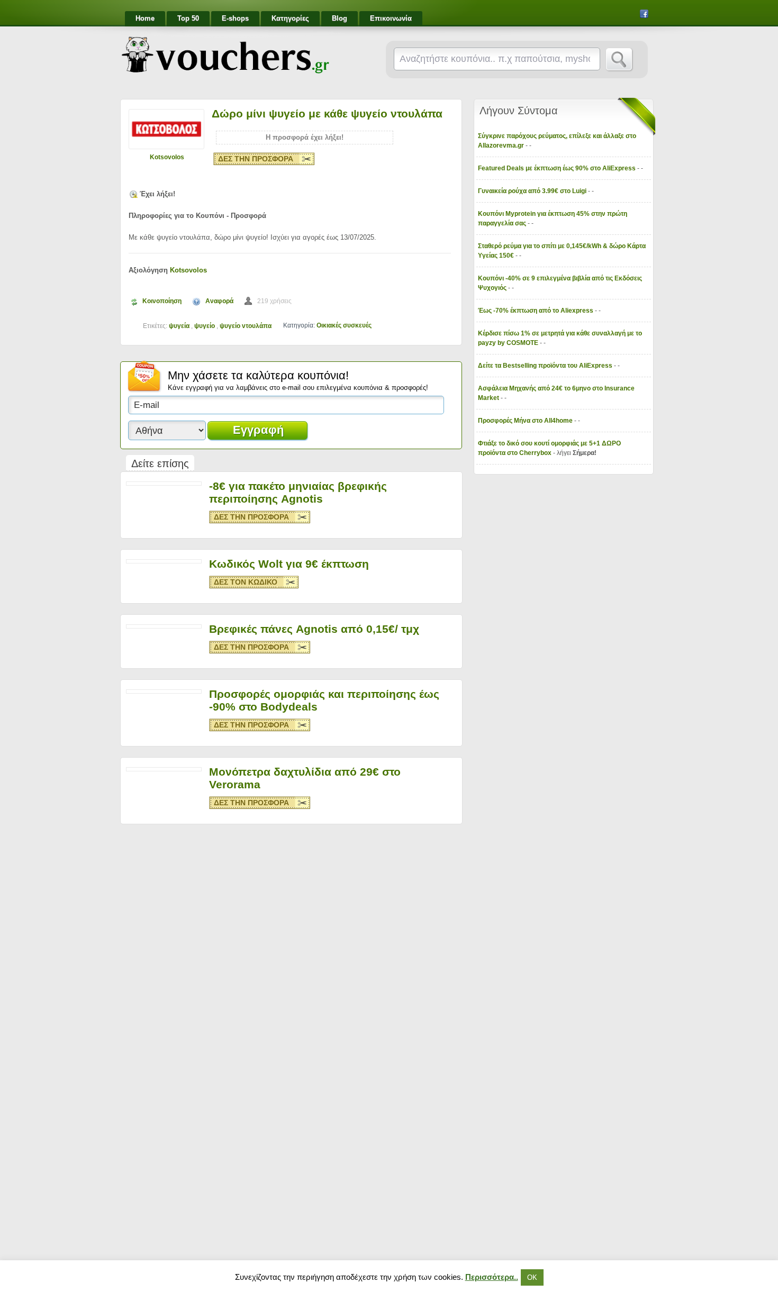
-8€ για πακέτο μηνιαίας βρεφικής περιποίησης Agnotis (298, 492)
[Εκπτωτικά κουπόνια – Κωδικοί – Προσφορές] (225, 55)
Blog (339, 18)
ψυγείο (204, 326)
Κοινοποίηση (162, 301)
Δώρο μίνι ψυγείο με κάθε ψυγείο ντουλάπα (327, 113)
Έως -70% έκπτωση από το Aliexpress (536, 310)
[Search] (619, 60)
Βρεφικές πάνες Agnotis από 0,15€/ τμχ (314, 629)
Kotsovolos (167, 157)
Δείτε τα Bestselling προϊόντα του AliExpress (546, 365)
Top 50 (188, 18)
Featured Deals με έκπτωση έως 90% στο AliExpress (557, 168)
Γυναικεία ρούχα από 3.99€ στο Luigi (533, 191)
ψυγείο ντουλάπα (246, 326)
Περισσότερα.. (491, 1276)
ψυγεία (179, 326)
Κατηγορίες (290, 18)
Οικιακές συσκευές (344, 325)
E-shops (235, 18)
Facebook (644, 14)
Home (145, 18)
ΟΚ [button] (532, 1277)
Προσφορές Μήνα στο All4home (526, 420)
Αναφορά (219, 301)
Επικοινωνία (391, 18)
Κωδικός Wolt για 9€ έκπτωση (289, 564)
